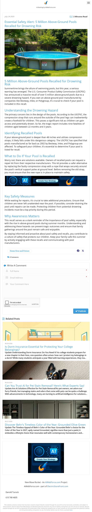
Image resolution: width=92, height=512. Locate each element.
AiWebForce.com (52, 482)
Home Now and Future (19, 251)
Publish (82, 311)
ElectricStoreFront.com (57, 486)
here (71, 510)
